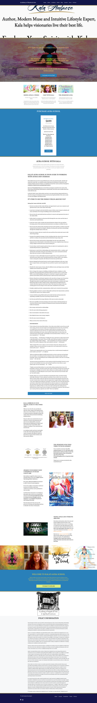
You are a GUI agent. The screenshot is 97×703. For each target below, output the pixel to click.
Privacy (75, 696)
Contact (60, 696)
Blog (62, 2)
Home (45, 2)
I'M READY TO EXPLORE (48, 586)
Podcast (74, 2)
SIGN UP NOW (48, 393)
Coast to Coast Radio (63, 534)
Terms (70, 696)
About (48, 2)
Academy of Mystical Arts (28, 2)
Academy (53, 2)
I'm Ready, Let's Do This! (48, 75)
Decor (70, 2)
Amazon (70, 529)
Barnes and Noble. (58, 531)
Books (58, 2)
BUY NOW (48, 150)
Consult (66, 2)
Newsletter (65, 696)
